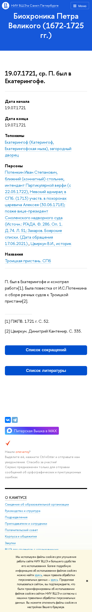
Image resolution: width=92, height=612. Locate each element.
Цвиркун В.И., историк (51, 243)
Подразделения (16, 517)
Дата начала (17, 101)
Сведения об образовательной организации (37, 504)
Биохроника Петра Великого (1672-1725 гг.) (46, 25)
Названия (14, 254)
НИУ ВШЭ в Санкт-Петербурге (35, 5)
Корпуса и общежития (21, 536)
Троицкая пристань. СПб (28, 260)
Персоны (14, 165)
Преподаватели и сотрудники (26, 523)
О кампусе (16, 497)
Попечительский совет (21, 530)
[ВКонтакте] (8, 420)
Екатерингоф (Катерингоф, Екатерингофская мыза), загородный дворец (38, 148)
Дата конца (16, 118)
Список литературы (46, 370)
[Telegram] (15, 420)
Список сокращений (46, 350)
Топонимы (14, 135)
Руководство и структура (22, 511)
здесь (38, 575)
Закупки (10, 543)
